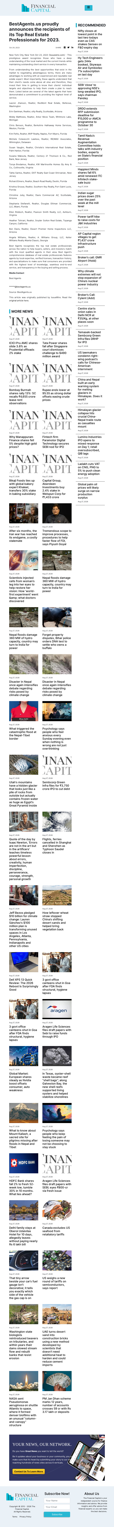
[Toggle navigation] (88, 8)
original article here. (19, 300)
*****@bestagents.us (20, 286)
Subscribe (57, 1514)
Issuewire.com (57, 55)
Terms (14, 1517)
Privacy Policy (25, 1517)
